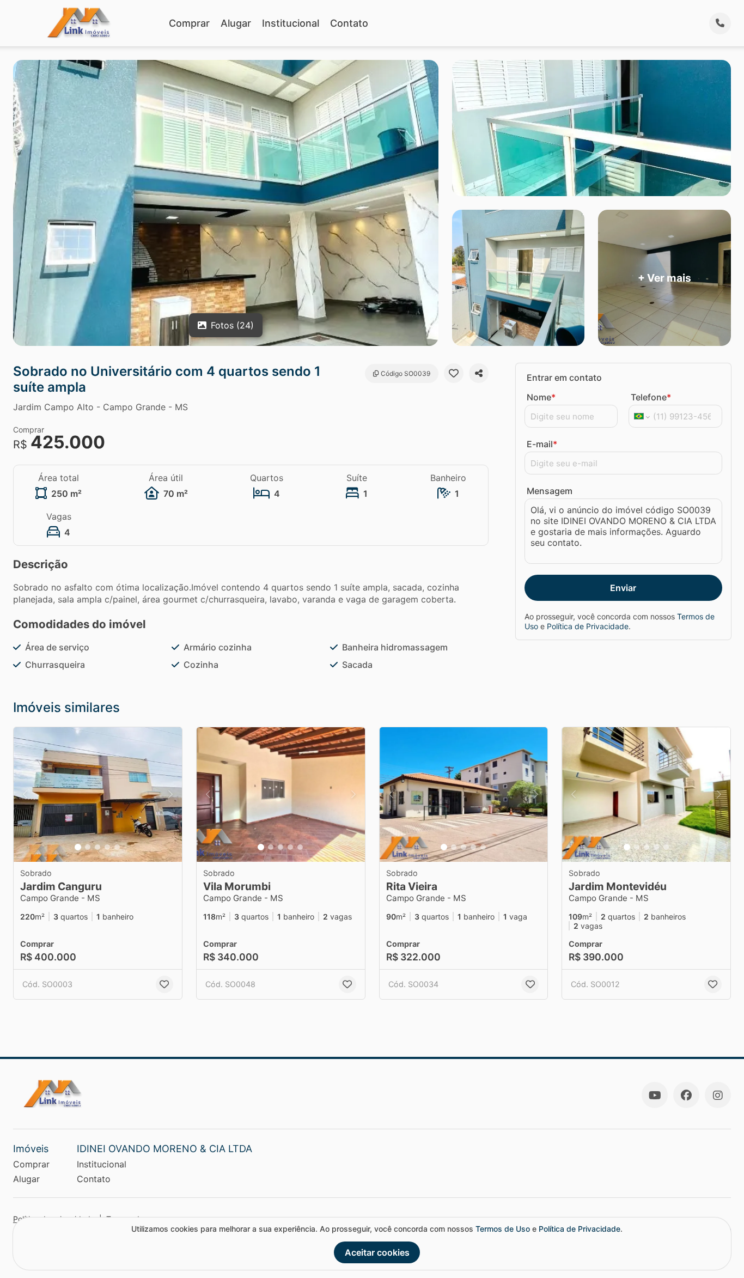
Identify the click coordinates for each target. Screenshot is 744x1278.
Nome (541, 397)
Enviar (623, 587)
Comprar (189, 23)
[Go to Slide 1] (78, 847)
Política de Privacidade (588, 626)
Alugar (236, 23)
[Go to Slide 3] (97, 847)
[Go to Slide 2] (87, 847)
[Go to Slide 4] (107, 847)
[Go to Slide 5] (117, 847)
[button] (98, 794)
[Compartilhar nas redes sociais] (479, 373)
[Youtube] (655, 1095)
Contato (349, 23)
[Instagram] (718, 1095)
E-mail (542, 444)
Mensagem (549, 490)
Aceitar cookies (377, 1252)
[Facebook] (686, 1095)
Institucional (290, 23)
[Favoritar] (454, 373)
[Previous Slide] (25, 794)
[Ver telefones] (720, 23)
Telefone (651, 397)
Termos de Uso (502, 1228)
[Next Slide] (170, 794)
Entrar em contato (564, 377)
